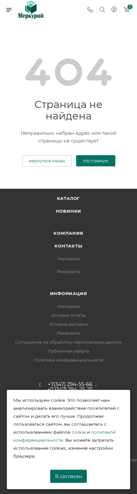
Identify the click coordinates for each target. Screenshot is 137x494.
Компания (68, 233)
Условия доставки (68, 324)
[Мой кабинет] (114, 10)
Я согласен (68, 476)
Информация (68, 293)
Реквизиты (68, 271)
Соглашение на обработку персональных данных (68, 342)
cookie (79, 432)
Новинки (69, 211)
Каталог (68, 198)
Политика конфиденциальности (69, 359)
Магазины (68, 258)
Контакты (68, 245)
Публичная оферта (68, 350)
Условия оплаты (68, 315)
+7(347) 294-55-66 (70, 384)
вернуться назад (47, 160)
